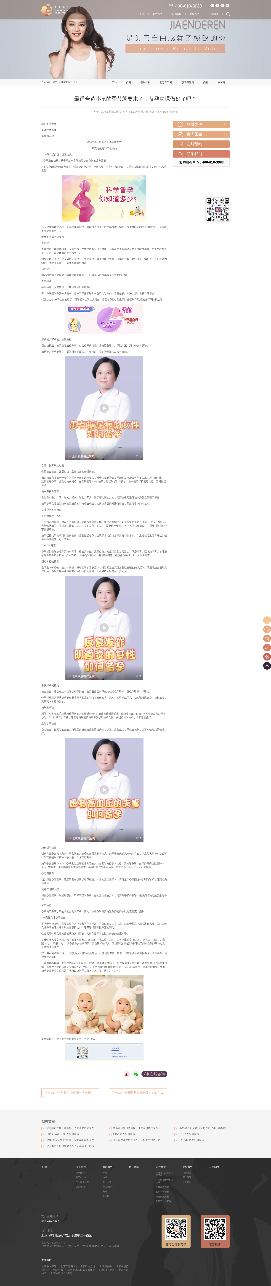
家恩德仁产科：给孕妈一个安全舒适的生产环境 (71, 1128)
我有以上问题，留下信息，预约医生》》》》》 (95, 970)
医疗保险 (187, 1177)
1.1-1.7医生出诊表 (189, 1134)
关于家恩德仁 (82, 1182)
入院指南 (187, 1182)
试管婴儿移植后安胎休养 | (81, 1269)
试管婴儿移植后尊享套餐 (164, 1174)
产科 (114, 82)
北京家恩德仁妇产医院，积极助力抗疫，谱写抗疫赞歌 (138, 1140)
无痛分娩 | (58, 1269)
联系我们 (194, 154)
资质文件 (194, 124)
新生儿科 (145, 82)
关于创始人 (81, 1177)
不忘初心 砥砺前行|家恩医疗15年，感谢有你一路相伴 (204, 1128)
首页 (141, 14)
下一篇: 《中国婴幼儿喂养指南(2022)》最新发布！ (139, 1092)
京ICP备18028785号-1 (53, 1242)
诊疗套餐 (176, 14)
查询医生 (194, 134)
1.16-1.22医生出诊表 (124, 1134)
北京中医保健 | (49, 1266)
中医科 (221, 82)
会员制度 (213, 14)
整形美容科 (166, 82)
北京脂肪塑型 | (107, 1269)
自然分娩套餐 (162, 1196)
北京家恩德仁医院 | (61, 1273)
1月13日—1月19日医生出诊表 (62, 1134)
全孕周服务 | (106, 1266)
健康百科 (65, 82)
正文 (75, 82)
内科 (205, 82)
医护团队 (134, 1167)
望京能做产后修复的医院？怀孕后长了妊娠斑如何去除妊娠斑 (71, 1146)
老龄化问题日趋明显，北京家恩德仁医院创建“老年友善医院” (138, 1128)
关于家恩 (81, 1167)
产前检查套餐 (162, 1187)
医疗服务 (158, 14)
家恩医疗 (80, 1173)
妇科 (128, 82)
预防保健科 (187, 82)
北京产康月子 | (69, 1266)
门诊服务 (187, 1173)
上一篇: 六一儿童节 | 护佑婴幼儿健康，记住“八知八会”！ (72, 1092)
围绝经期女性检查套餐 (164, 1181)
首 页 (44, 1167)
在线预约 (194, 144)
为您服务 (195, 14)
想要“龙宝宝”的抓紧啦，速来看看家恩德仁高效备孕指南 (71, 1140)
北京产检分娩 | (88, 1266)
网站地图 (114, 1246)
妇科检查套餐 (162, 1192)
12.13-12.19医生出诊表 (191, 1140)
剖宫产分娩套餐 (163, 1201)
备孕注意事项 (48, 130)
